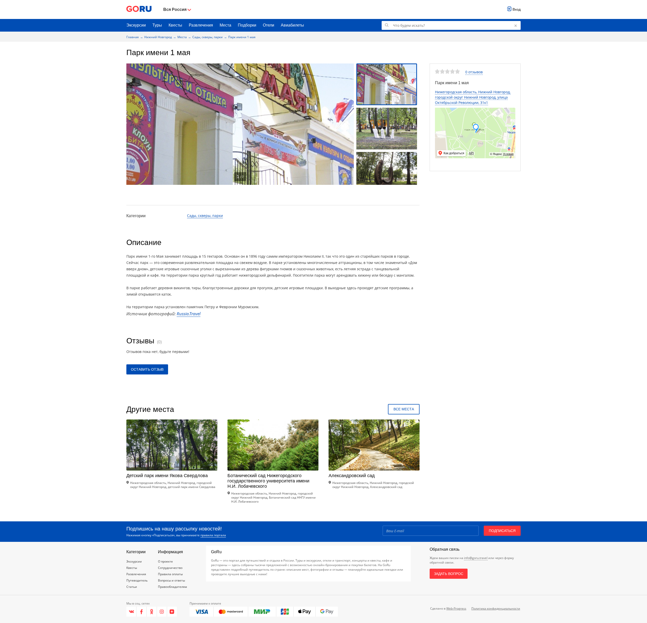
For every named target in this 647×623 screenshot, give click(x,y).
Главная (132, 37)
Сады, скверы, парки (207, 37)
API (471, 153)
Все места (404, 409)
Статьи (131, 587)
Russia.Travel (188, 314)
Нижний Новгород (158, 37)
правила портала (213, 535)
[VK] (131, 612)
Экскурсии (136, 25)
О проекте (165, 561)
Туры (157, 25)
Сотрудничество (170, 568)
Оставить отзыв (147, 369)
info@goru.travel (476, 558)
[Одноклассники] (152, 612)
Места (225, 25)
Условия (508, 153)
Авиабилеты (292, 25)
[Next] (348, 124)
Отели (268, 25)
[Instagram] (162, 612)
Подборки (247, 25)
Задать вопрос (448, 574)
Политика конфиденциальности (495, 608)
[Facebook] (141, 612)
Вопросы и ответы (171, 580)
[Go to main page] (139, 9)
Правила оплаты (170, 574)
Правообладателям (172, 587)
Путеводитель (137, 580)
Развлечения (201, 25)
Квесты (175, 25)
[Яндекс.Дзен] (172, 612)
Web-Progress (456, 608)
